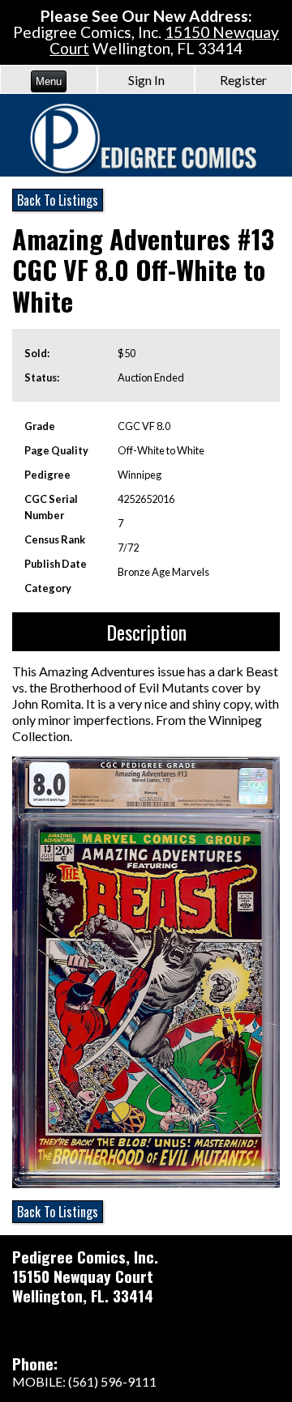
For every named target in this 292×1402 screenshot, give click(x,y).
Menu (49, 81)
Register (243, 79)
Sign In (146, 79)
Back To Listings (57, 200)
